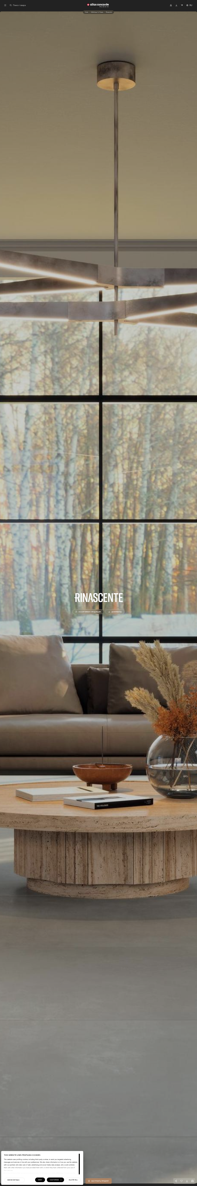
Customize (54, 1180)
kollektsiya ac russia (97, 12)
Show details (13, 1180)
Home (86, 12)
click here (59, 1173)
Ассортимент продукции (90, 612)
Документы (116, 612)
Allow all (73, 1180)
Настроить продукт (100, 1181)
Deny (40, 1180)
